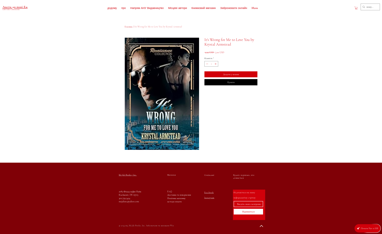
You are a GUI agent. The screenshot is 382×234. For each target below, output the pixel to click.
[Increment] (216, 63)
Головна (128, 26)
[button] (356, 7)
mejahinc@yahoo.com (129, 201)
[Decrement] (207, 63)
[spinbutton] (211, 63)
